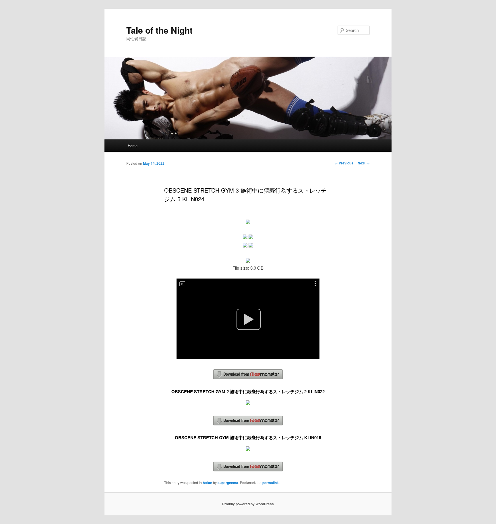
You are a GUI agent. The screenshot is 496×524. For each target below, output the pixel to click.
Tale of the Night (159, 30)
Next (364, 163)
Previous (343, 163)
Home (132, 145)
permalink (270, 482)
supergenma (228, 482)
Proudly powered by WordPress (248, 503)
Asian (207, 482)
